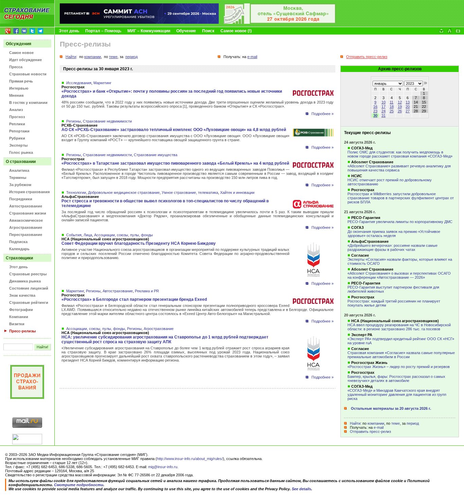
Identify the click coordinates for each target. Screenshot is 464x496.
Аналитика (19, 170)
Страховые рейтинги (28, 302)
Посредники (20, 199)
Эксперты (18, 145)
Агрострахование (25, 227)
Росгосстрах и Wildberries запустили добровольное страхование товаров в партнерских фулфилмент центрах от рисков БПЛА (400, 198)
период (413, 423)
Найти (355, 423)
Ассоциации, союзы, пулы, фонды (123, 235)
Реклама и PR (147, 291)
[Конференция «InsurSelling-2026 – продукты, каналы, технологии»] (280, 22)
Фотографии (21, 310)
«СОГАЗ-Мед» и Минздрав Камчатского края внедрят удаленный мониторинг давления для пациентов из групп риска (396, 394)
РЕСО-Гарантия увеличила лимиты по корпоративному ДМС (399, 222)
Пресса (15, 67)
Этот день (69, 31)
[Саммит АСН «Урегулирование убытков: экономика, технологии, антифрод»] (139, 22)
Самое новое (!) (236, 31)
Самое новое (21, 53)
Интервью (18, 88)
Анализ (16, 110)
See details (301, 489)
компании (376, 423)
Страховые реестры (28, 274)
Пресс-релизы (22, 331)
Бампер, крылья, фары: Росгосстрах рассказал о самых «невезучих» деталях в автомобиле (396, 378)
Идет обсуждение (25, 60)
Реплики (17, 124)
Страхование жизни (27, 213)
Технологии (76, 192)
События (74, 235)
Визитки (16, 324)
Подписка (18, 242)
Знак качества (22, 295)
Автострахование (25, 206)
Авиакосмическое (26, 220)
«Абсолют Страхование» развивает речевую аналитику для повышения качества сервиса (399, 168)
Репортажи (19, 131)
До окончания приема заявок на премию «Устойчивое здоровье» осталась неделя (393, 233)
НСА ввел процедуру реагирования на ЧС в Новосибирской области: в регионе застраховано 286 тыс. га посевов (399, 327)
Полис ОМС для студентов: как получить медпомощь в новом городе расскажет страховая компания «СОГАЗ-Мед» (399, 154)
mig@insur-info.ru (162, 467)
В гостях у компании (28, 102)
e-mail (378, 427)
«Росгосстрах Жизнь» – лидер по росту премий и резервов (398, 367)
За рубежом (20, 185)
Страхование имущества (155, 155)
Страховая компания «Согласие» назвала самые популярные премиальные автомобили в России (401, 355)
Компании (18, 317)
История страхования (29, 192)
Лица (88, 235)
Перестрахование (25, 235)
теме (395, 423)
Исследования (78, 83)
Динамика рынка (25, 281)
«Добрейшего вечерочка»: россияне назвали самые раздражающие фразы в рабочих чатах (392, 247)
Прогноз (17, 117)
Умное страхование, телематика (190, 192)
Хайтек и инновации (237, 192)
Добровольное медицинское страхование (124, 192)
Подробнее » (322, 114)
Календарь (19, 249)
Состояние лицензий (28, 288)
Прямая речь (21, 81)
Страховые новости (28, 74)
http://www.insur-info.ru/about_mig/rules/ (190, 459)
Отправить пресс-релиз (370, 431)
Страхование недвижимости (107, 121)
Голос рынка (21, 152)
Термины (17, 178)
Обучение (186, 31)
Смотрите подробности (78, 485)
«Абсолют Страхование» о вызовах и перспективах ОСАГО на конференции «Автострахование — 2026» (399, 275)
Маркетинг (102, 83)
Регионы (73, 121)
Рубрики (17, 138)
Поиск (208, 31)
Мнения (16, 95)
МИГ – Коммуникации (148, 31)
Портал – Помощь (103, 31)
